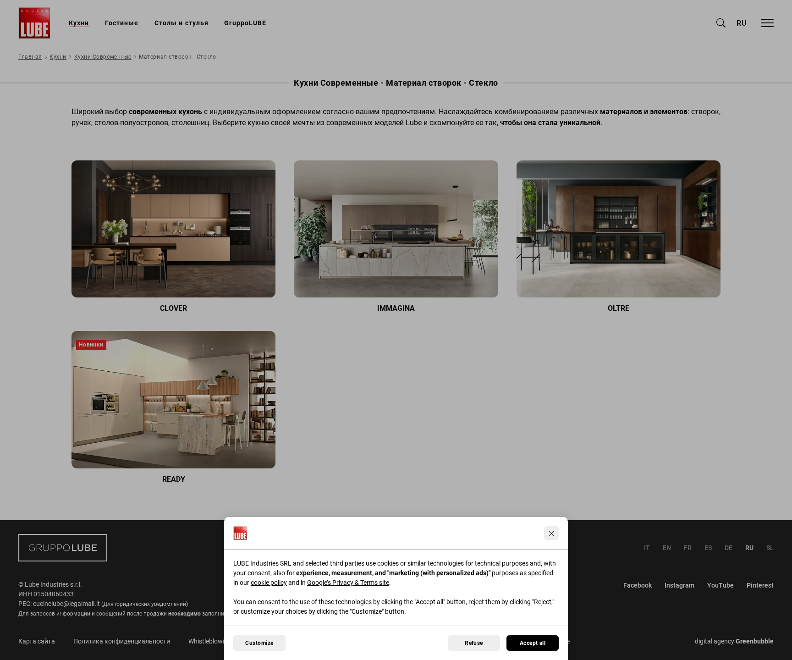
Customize (259, 643)
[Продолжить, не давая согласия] (551, 533)
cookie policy (269, 582)
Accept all (533, 643)
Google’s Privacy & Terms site (348, 582)
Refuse (474, 643)
